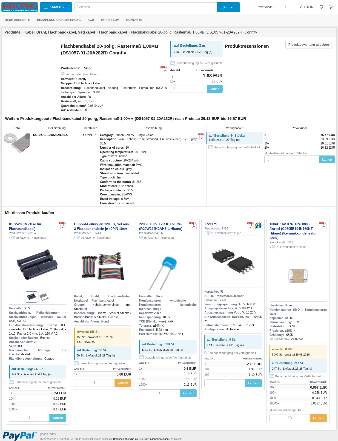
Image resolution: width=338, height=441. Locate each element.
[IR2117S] (258, 225)
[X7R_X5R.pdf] (323, 225)
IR (221, 291)
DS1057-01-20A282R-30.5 (50, 135)
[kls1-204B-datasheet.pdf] (62, 225)
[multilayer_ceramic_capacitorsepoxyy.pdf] (193, 225)
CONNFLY (90, 135)
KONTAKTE (134, 20)
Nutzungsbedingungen (156, 439)
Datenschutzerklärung (125, 439)
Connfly (81, 79)
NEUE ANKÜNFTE (17, 20)
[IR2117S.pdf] (250, 225)
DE (286, 7)
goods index (48, 434)
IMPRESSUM (110, 20)
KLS (27, 308)
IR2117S (210, 224)
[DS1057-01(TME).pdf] (201, 136)
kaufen (215, 89)
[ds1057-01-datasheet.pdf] (164, 69)
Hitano (159, 296)
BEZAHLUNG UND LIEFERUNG (59, 20)
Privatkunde (264, 7)
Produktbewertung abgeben (308, 44)
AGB (91, 20)
